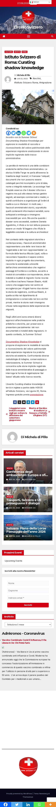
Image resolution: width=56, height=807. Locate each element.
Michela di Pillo (23, 75)
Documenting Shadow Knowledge (22, 341)
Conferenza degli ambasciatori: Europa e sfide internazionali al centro (27, 475)
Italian (36, 2)
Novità (17, 52)
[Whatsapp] (23, 133)
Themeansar (28, 797)
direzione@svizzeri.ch (16, 716)
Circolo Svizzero (28, 27)
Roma (24, 52)
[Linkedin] (18, 133)
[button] (52, 36)
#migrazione (45, 82)
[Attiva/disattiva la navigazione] (28, 36)
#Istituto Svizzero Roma (26, 82)
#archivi (37, 78)
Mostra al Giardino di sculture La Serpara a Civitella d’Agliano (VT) (38, 412)
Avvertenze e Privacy (12, 730)
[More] (34, 133)
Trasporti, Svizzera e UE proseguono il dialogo (23, 501)
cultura (8, 52)
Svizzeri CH (30, 479)
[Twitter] (13, 133)
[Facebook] (8, 133)
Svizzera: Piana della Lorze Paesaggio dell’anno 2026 (26, 529)
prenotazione (36, 394)
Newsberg (43, 793)
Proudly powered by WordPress (19, 793)
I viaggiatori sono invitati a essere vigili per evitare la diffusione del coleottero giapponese (18, 414)
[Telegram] (28, 133)
